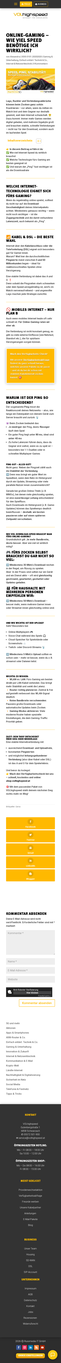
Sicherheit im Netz (16, 1079)
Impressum (30, 1288)
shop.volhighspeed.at (18, 781)
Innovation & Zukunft (17, 1051)
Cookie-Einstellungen (30, 1356)
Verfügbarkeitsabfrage (30, 1195)
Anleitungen (30, 1213)
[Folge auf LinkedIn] (30, 1347)
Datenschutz (30, 1300)
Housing (30, 1254)
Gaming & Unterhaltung (18, 1046)
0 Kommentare (40, 64)
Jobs (30, 1312)
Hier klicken (32, 993)
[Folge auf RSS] (36, 1347)
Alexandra (15, 56)
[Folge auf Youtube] (42, 1347)
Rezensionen (30, 1317)
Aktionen (11, 1028)
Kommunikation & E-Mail (19, 1061)
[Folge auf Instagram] (24, 1347)
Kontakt (30, 1306)
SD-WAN (30, 1260)
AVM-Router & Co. (16, 1037)
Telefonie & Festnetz (17, 1089)
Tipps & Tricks (14, 1093)
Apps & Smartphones (17, 1032)
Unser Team (30, 1248)
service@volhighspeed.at (32, 1138)
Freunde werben (30, 1201)
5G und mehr (13, 1023)
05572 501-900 (32, 1134)
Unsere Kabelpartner (30, 1207)
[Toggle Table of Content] (37, 141)
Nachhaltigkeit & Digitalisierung (23, 1075)
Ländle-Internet (14, 1070)
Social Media (13, 1084)
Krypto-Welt (12, 1065)
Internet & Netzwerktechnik (19, 64)
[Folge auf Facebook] (18, 1347)
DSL (30, 1266)
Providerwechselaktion (30, 1190)
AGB (30, 1294)
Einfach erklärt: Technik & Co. (33, 60)
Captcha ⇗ (44, 996)
